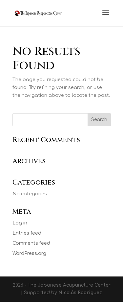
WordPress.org (29, 253)
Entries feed (26, 233)
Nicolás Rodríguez (80, 292)
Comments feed (31, 243)
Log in (19, 223)
